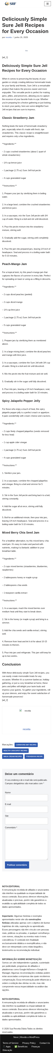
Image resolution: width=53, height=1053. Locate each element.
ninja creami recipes (13, 756)
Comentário (11, 827)
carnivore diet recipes (26, 745)
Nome (8, 792)
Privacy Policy (29, 1043)
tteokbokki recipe (34, 756)
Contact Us (45, 1043)
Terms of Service (10, 1043)
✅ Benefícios (21, 1046)
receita (9, 37)
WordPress (34, 1037)
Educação (7, 1050)
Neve (15, 1037)
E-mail (8, 804)
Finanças (36, 1046)
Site (6, 816)
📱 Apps (7, 1046)
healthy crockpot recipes (15, 750)
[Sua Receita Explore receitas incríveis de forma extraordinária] (10, 3)
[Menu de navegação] (47, 3)
